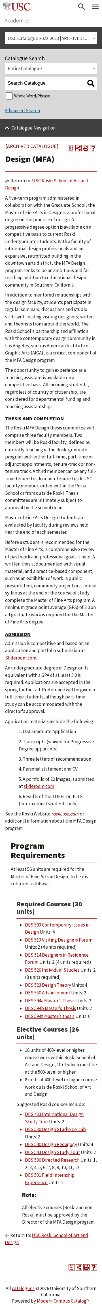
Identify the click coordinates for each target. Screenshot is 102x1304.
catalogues (23, 1288)
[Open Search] (81, 7)
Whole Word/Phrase (32, 96)
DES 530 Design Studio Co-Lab (55, 1129)
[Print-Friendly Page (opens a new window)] (86, 148)
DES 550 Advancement (47, 993)
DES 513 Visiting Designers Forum (58, 940)
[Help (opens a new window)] (93, 148)
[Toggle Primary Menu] (95, 7)
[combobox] (51, 38)
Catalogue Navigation (34, 128)
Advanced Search (22, 110)
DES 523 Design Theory (48, 985)
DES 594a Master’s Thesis (50, 1001)
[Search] (90, 83)
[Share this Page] (78, 148)
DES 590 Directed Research (52, 1160)
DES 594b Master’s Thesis (50, 1008)
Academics (17, 20)
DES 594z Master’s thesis (50, 1016)
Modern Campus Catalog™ (63, 1301)
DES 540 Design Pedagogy (51, 1144)
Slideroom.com (20, 658)
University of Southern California (17, 6)
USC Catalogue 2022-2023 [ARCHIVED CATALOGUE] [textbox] (52, 38)
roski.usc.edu (64, 814)
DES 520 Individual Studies (52, 970)
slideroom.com (39, 786)
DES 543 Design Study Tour (52, 1152)
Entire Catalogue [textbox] (25, 68)
